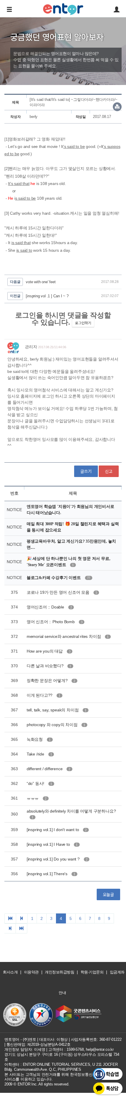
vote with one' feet (40, 282)
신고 (109, 471)
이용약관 (31, 972)
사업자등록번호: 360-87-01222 (96, 1039)
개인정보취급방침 (59, 972)
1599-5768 (75, 1049)
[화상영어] (63, 8)
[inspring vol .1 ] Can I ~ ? (47, 296)
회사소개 (10, 972)
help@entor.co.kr (100, 1049)
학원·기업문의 (92, 972)
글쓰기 (85, 471)
